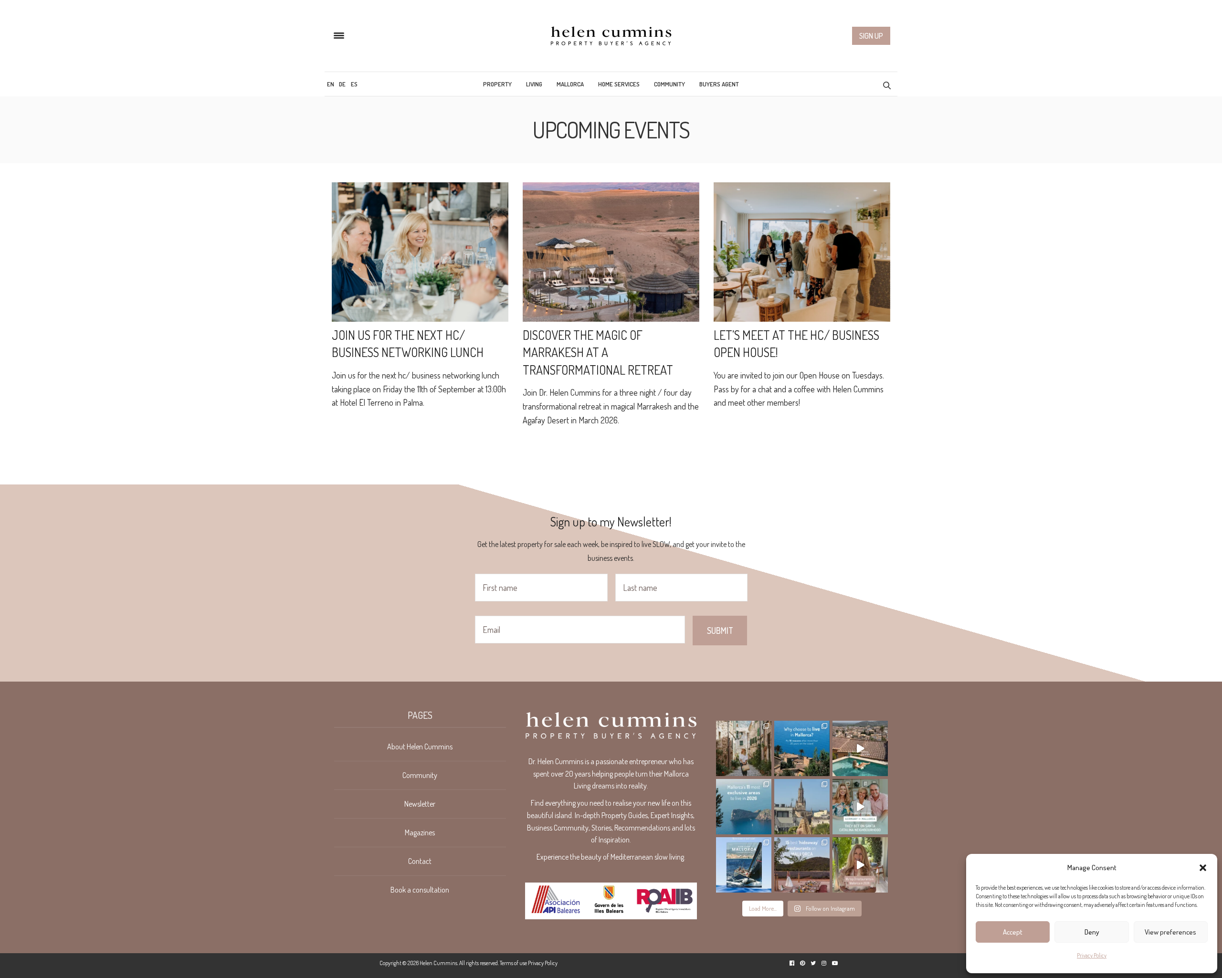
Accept (1012, 931)
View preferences (1170, 931)
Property (497, 84)
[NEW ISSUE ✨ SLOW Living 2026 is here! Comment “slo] (743, 865)
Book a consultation (419, 889)
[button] (1203, 868)
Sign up (871, 36)
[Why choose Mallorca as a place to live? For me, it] (802, 748)
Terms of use (513, 963)
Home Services (619, 84)
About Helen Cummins (420, 746)
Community (669, 84)
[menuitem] (330, 84)
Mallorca (570, 84)
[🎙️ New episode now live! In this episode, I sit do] (860, 806)
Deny (1092, 931)
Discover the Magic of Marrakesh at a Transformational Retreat (598, 352)
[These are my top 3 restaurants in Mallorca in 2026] (860, 865)
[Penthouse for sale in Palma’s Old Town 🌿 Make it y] (802, 806)
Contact (420, 861)
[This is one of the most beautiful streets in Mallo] (743, 748)
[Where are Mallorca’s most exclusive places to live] (743, 806)
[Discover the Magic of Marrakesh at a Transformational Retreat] (611, 252)
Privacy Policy (1091, 955)
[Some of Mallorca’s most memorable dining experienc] (802, 865)
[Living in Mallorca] (611, 35)
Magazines (420, 832)
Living (534, 84)
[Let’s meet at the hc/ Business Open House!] (802, 252)
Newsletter (419, 804)
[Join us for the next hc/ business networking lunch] (420, 252)
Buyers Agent (719, 84)
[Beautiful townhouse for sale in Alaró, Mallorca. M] (860, 748)
